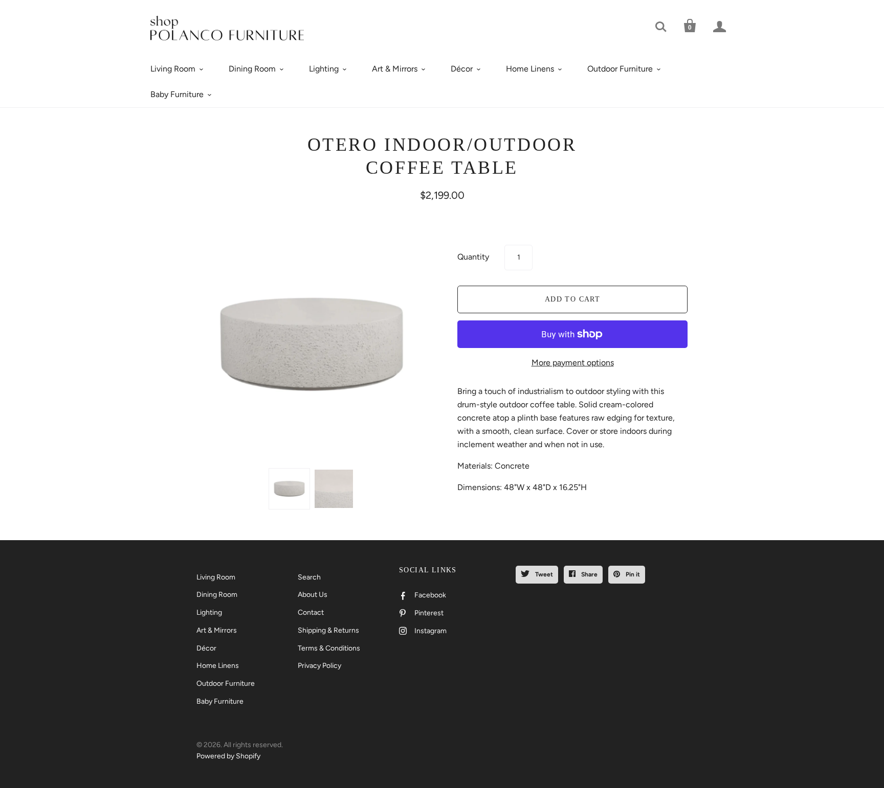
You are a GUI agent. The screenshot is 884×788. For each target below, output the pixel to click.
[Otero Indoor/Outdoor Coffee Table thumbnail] (289, 489)
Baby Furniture (177, 94)
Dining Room (252, 69)
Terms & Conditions (329, 648)
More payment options (573, 362)
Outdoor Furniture (620, 69)
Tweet (543, 574)
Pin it (632, 574)
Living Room (172, 69)
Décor (462, 69)
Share (589, 574)
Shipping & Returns (328, 630)
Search (309, 577)
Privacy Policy (319, 665)
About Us (312, 594)
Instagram (430, 631)
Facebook (430, 595)
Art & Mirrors (394, 69)
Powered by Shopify (228, 756)
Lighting (324, 69)
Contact (311, 612)
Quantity (473, 257)
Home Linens (530, 69)
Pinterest (429, 613)
